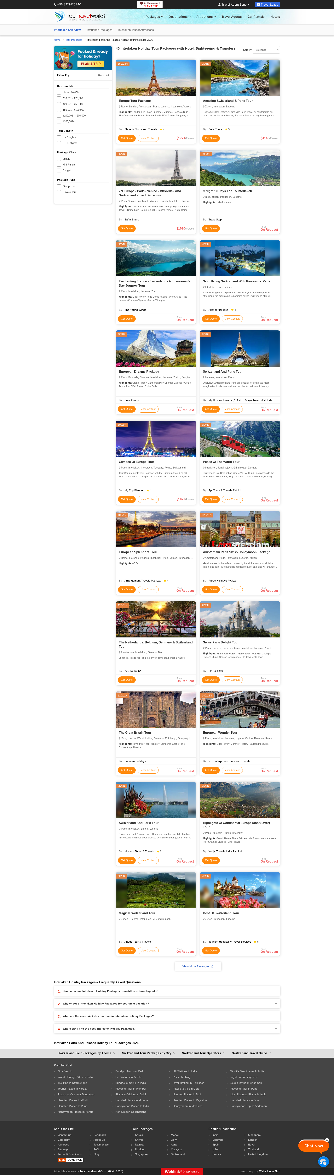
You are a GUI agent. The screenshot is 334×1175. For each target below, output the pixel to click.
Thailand (253, 1149)
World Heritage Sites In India (75, 1077)
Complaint (64, 1139)
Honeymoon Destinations (130, 1111)
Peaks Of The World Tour (221, 461)
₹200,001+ (69, 121)
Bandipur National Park (129, 1071)
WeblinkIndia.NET (269, 1171)
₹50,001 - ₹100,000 (73, 109)
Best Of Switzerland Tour (221, 913)
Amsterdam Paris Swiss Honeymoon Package (236, 552)
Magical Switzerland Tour (137, 913)
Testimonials (101, 1144)
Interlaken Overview (67, 29)
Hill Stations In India (185, 1071)
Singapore (141, 1154)
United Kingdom (258, 1154)
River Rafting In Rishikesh (188, 1082)
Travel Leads (269, 4)
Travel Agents (232, 17)
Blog (96, 1154)
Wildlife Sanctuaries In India (247, 1071)
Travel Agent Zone (234, 4)
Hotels (275, 17)
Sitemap (63, 1149)
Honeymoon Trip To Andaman (248, 1105)
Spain (215, 1144)
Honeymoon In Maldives (187, 1105)
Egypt (251, 1144)
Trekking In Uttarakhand (72, 1082)
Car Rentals (256, 17)
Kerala (139, 1134)
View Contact (148, 138)
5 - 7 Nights (69, 137)
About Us (99, 1139)
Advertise (63, 1144)
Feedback (100, 1134)
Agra (174, 1144)
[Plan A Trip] (83, 58)
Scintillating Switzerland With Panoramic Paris (236, 281)
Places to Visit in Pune (243, 1088)
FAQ (96, 1149)
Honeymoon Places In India (132, 1105)
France (216, 1154)
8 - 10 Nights (70, 143)
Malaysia (176, 1149)
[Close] (327, 1140)
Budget (67, 170)
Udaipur (140, 1149)
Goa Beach (65, 1071)
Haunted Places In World (73, 1100)
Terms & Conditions (70, 1154)
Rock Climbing (181, 1077)
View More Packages (196, 966)
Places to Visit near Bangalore (76, 1094)
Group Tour (69, 186)
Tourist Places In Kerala (72, 1088)
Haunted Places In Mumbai (131, 1100)
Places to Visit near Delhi (130, 1094)
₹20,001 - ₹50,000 (73, 104)
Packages (153, 17)
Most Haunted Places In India (248, 1094)
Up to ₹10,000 (70, 92)
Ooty (174, 1139)
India (215, 1134)
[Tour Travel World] (79, 16)
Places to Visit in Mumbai (130, 1088)
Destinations (178, 17)
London (252, 1139)
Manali (175, 1134)
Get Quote (127, 138)
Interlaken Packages (99, 29)
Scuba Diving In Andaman (246, 1082)
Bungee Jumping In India (130, 1082)
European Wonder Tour (220, 732)
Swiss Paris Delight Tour (221, 642)
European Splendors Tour (138, 552)
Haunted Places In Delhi (187, 1094)
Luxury (66, 158)
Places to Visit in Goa (186, 1088)
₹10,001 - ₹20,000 (73, 98)
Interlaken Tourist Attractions (136, 29)
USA (215, 1149)
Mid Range (69, 164)
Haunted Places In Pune (72, 1105)
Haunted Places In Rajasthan (190, 1100)
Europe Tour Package (135, 100)
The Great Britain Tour (135, 732)
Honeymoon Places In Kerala (75, 1111)
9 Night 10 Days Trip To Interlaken (227, 191)
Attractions (204, 17)
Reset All (103, 75)
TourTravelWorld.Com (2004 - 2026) (101, 1171)
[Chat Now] (323, 1161)
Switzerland (178, 1154)
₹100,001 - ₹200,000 (74, 115)
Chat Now (313, 1146)
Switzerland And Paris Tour (223, 371)
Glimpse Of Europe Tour (136, 461)
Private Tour (69, 192)
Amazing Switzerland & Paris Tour (228, 100)
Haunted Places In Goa (244, 1100)
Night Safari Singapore (244, 1077)
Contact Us (64, 1134)
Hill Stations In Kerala (128, 1077)
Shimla (139, 1139)
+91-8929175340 (69, 4)
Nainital (139, 1144)
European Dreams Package (139, 371)
